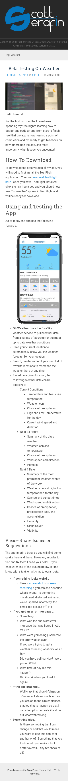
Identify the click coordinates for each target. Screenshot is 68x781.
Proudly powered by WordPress (22, 770)
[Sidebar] (3, 45)
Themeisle (33, 773)
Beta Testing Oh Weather (34, 68)
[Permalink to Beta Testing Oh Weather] (34, 96)
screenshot (36, 583)
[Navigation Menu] (64, 45)
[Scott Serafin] (34, 19)
